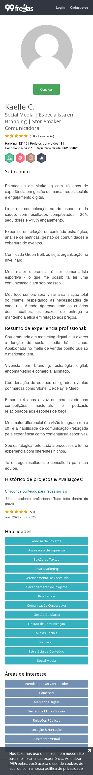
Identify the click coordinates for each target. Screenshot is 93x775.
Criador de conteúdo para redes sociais (36, 491)
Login (60, 7)
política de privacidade (64, 768)
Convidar (46, 89)
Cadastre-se (79, 7)
